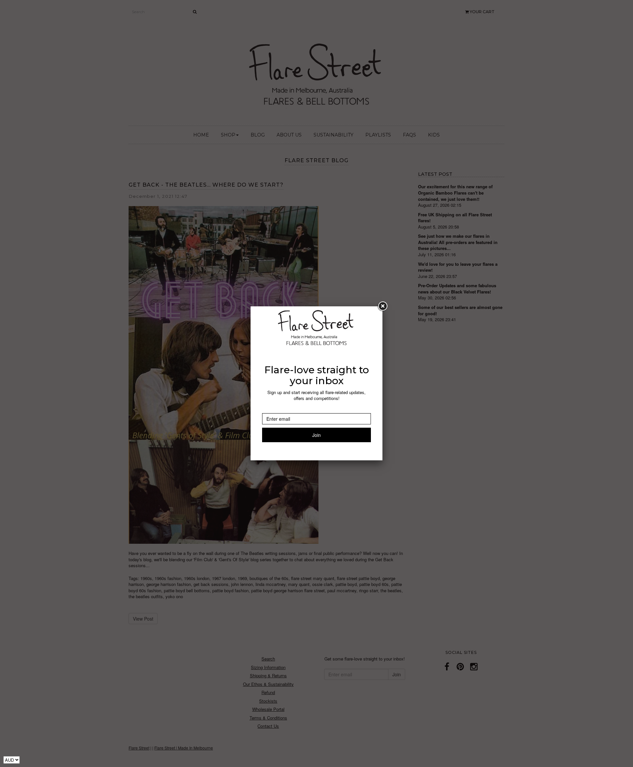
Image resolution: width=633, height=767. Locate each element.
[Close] (382, 306)
